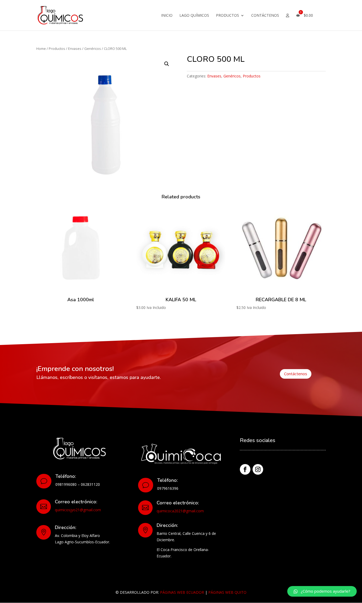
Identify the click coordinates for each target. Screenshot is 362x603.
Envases (74, 48)
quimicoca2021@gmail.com (180, 510)
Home (41, 48)
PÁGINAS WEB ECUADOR (182, 592)
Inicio (167, 16)
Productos (227, 16)
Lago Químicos (194, 16)
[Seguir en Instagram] (258, 469)
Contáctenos (265, 16)
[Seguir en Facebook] (245, 469)
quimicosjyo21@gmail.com (78, 509)
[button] (322, 591)
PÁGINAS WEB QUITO (227, 592)
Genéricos (92, 48)
